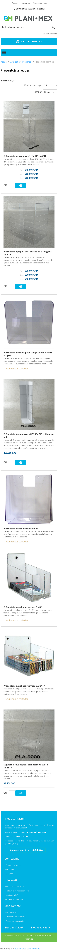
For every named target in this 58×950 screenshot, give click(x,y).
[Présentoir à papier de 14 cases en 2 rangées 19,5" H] (29, 222)
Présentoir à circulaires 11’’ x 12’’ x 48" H (25, 156)
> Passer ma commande (14, 921)
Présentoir (27, 61)
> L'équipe (9, 873)
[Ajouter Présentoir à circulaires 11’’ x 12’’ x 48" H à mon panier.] (20, 185)
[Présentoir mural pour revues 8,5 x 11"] (29, 656)
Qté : (6, 185)
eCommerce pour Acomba (27, 948)
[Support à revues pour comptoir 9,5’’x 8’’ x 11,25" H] (29, 735)
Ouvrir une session (25, 8)
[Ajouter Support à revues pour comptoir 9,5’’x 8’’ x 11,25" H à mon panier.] (20, 793)
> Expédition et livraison (14, 886)
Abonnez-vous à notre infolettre (26, 850)
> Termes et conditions (14, 899)
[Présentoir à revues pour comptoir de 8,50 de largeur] (29, 323)
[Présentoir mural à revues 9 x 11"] (29, 499)
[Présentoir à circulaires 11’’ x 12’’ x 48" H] (29, 126)
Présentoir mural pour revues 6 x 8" (23, 607)
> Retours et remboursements (17, 891)
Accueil (15, 3)
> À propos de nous (12, 865)
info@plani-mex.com (36, 832)
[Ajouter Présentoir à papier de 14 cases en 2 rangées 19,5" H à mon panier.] (20, 286)
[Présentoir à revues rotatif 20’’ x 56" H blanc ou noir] (29, 404)
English (41, 8)
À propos (26, 3)
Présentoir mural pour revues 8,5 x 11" (24, 685)
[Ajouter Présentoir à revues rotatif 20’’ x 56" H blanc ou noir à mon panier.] (20, 462)
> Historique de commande (16, 916)
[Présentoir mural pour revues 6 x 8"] (29, 577)
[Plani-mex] (29, 18)
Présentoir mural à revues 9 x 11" (21, 528)
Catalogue (15, 61)
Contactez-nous (40, 3)
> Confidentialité (11, 895)
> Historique (9, 869)
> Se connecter (11, 912)
